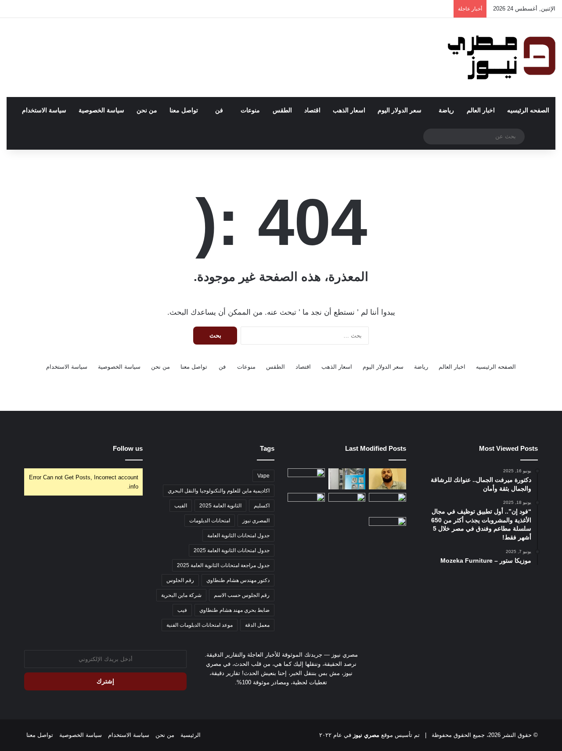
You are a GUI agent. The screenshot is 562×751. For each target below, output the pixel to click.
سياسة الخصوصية (101, 110)
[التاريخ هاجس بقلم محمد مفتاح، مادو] (387, 478)
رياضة (446, 110)
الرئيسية (190, 735)
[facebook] (275, 699)
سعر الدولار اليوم (400, 110)
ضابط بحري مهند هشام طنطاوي (234, 610)
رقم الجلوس (180, 580)
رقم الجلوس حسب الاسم (242, 595)
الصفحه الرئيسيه (528, 110)
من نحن (147, 110)
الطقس (282, 110)
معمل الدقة (257, 625)
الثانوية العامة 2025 (220, 506)
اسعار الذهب (349, 110)
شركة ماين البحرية (181, 595)
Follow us (128, 448)
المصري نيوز (256, 520)
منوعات (250, 110)
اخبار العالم (481, 110)
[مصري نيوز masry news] (500, 57)
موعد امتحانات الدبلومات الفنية (199, 625)
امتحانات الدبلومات (209, 520)
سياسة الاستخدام (44, 110)
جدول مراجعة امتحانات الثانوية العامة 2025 (223, 565)
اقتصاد (312, 110)
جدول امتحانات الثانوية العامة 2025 (232, 550)
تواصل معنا (183, 110)
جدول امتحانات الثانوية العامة (238, 535)
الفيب (180, 506)
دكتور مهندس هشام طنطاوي (238, 580)
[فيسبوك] (286, 699)
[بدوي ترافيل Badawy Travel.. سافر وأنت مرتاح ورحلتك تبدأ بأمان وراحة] (387, 527)
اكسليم (262, 506)
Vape (263, 476)
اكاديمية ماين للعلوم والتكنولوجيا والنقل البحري (219, 491)
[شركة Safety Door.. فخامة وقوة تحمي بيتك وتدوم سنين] (306, 478)
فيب (182, 610)
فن (219, 110)
